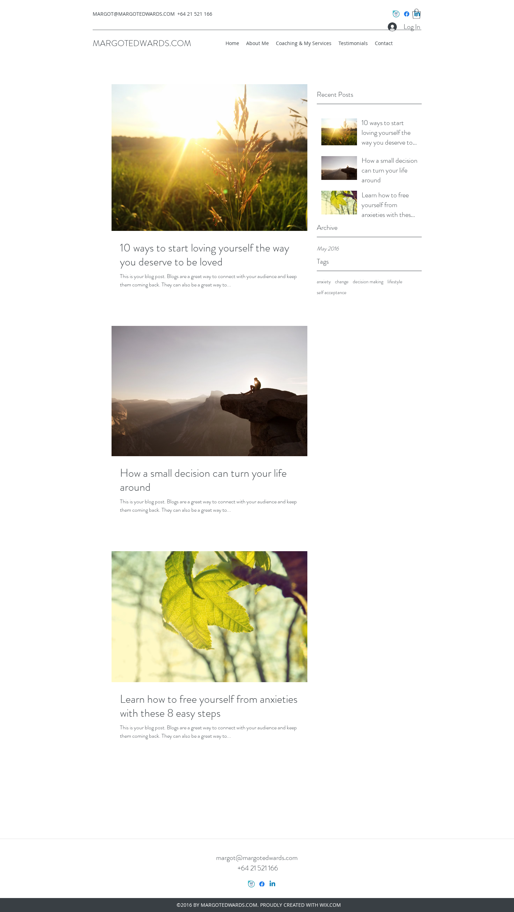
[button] (416, 14)
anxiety (324, 281)
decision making (368, 281)
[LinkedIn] (272, 884)
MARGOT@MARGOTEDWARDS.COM (134, 13)
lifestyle (394, 281)
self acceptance (332, 292)
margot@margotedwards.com (257, 858)
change (342, 281)
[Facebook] (406, 13)
